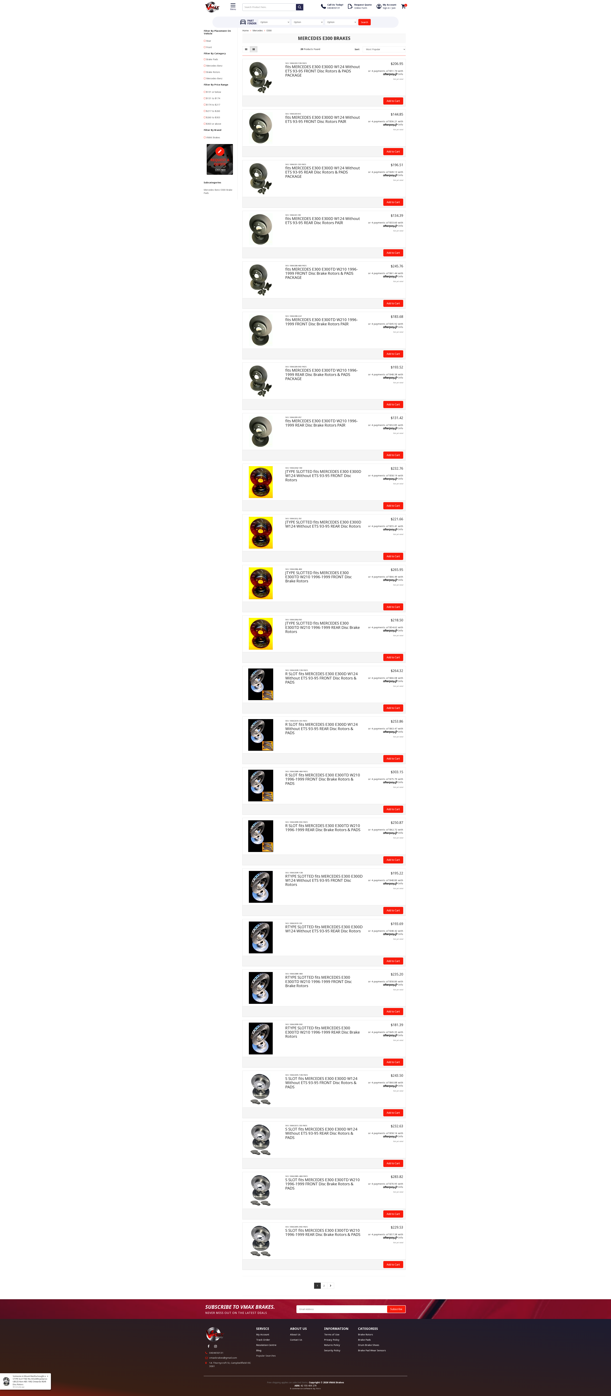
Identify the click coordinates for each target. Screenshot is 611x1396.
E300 (269, 30)
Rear (208, 40)
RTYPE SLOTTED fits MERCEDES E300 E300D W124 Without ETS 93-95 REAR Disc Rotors (324, 928)
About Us (295, 1334)
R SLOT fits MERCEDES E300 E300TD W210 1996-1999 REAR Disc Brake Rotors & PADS (322, 827)
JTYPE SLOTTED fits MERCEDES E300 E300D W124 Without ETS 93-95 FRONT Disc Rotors (323, 475)
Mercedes (258, 30)
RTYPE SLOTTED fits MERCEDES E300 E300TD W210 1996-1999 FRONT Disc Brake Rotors (318, 981)
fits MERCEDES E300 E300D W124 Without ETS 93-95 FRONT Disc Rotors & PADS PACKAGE (322, 71)
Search (364, 22)
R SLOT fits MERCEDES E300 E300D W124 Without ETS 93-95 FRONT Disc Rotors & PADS (321, 678)
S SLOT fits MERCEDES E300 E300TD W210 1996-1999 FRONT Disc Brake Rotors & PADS (322, 1184)
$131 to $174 (213, 98)
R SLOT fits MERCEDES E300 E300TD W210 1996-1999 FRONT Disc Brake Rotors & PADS (322, 779)
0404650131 (216, 1352)
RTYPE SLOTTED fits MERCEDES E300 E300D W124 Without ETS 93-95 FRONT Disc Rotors (324, 880)
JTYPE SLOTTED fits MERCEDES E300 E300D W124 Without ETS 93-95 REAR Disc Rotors (323, 524)
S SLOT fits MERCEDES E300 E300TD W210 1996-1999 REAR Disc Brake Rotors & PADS (322, 1232)
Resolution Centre (266, 1345)
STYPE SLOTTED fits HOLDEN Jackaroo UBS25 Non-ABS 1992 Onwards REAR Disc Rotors (30, 1382)
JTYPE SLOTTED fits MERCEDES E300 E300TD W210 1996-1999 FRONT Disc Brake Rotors (318, 577)
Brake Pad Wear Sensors (372, 1350)
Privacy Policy (331, 1339)
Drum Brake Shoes (368, 1345)
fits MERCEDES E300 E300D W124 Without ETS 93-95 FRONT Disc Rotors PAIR (322, 119)
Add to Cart (393, 101)
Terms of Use (331, 1334)
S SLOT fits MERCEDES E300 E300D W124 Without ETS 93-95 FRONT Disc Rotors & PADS (321, 1082)
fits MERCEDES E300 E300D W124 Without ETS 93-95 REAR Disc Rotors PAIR (322, 220)
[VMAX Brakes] (212, 6)
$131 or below (213, 91)
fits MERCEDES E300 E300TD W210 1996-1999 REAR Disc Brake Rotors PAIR (321, 423)
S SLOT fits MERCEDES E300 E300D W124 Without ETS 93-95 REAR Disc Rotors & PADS (321, 1133)
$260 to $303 (213, 117)
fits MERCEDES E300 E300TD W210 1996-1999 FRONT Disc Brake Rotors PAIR (321, 321)
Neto (318, 1388)
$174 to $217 (213, 104)
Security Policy (332, 1350)
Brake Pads (212, 59)
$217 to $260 (213, 111)
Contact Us (296, 1339)
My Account (262, 1334)
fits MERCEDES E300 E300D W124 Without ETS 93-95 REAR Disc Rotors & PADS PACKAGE (322, 172)
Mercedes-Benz (214, 65)
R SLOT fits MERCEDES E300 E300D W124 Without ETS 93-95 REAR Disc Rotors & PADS (321, 728)
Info (400, 74)
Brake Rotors (213, 72)
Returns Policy (332, 1345)
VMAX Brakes (213, 137)
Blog (258, 1350)
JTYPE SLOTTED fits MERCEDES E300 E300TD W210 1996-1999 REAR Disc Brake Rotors (322, 627)
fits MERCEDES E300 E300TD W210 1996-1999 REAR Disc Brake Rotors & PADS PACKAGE (321, 374)
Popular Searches (266, 1355)
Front (209, 47)
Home (245, 30)
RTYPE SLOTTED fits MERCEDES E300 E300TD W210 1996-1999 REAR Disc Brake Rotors (322, 1032)
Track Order (263, 1339)
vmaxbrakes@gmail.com (223, 1357)
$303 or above (213, 123)
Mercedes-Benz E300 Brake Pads (218, 191)
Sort (357, 49)
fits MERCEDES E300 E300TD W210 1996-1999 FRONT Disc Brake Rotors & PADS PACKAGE (321, 273)
